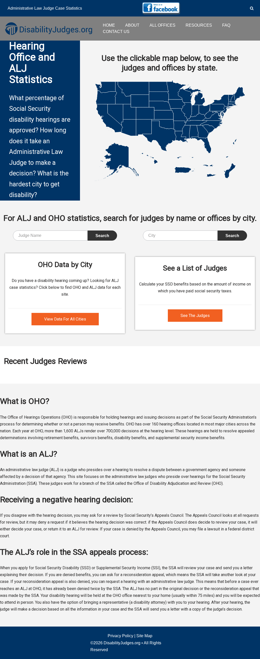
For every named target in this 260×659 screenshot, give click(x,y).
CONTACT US (116, 31)
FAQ (226, 25)
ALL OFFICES (162, 25)
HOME (109, 25)
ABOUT (132, 25)
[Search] (252, 8)
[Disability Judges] (48, 28)
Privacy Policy (120, 636)
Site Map (144, 636)
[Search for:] (50, 235)
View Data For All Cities (65, 319)
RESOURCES (199, 25)
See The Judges (195, 315)
